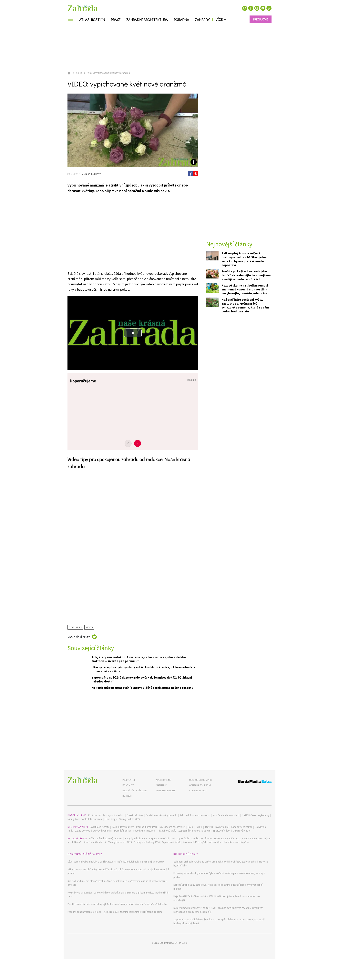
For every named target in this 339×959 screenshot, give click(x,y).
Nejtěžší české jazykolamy (255, 815)
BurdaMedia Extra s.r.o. (173, 942)
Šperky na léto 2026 (129, 819)
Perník (199, 827)
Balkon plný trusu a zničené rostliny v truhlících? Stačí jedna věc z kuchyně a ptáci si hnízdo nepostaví (244, 259)
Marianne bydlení (165, 790)
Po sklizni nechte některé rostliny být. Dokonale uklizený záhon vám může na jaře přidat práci (117, 904)
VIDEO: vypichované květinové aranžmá (108, 73)
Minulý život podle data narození (84, 819)
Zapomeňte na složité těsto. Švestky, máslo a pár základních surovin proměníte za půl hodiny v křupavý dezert (219, 921)
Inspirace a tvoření (159, 838)
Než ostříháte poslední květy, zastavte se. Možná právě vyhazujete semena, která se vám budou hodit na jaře (245, 305)
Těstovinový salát (166, 830)
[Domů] (82, 780)
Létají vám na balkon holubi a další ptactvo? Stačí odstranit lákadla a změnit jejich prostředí (116, 861)
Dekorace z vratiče (224, 838)
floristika (75, 627)
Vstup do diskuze (78, 637)
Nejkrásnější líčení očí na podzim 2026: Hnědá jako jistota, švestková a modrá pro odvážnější (216, 898)
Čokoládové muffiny (123, 827)
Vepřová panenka (102, 830)
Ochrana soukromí (200, 785)
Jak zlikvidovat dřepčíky (236, 842)
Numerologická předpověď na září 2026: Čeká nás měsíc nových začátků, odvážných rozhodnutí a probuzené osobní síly (218, 910)
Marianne (161, 785)
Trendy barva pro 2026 (120, 842)
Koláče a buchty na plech (226, 815)
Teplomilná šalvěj (171, 842)
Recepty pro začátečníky (172, 827)
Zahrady (202, 19)
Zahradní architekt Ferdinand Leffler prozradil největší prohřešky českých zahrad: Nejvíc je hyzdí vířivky (220, 863)
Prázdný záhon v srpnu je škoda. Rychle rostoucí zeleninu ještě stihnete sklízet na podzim (114, 912)
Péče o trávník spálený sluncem (105, 838)
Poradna (181, 19)
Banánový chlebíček (241, 827)
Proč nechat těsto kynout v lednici (106, 815)
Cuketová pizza (135, 815)
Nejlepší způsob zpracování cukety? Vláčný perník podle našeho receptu (142, 688)
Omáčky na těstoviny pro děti (161, 815)
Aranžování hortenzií (95, 842)
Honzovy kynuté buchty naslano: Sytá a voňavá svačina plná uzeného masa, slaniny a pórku (219, 875)
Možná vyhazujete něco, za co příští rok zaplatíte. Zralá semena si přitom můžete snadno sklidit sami (118, 894)
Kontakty (128, 785)
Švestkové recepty (99, 827)
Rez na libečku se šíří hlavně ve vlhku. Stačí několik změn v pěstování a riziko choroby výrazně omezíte (117, 883)
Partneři (127, 795)
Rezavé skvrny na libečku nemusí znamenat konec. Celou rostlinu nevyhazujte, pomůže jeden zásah (245, 289)
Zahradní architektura (147, 19)
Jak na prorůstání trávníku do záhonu (191, 838)
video (89, 627)
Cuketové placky (241, 830)
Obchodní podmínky (200, 779)
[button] (133, 332)
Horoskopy (111, 819)
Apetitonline (163, 779)
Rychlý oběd (222, 827)
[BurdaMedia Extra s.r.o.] (247, 782)
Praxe (115, 19)
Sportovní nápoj (221, 830)
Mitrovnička (215, 842)
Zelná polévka (82, 830)
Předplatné (128, 779)
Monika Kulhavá (91, 173)
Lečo (190, 827)
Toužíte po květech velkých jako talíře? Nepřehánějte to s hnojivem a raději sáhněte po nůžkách (246, 275)
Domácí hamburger (146, 827)
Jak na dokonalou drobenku (195, 815)
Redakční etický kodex (134, 790)
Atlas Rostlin (92, 19)
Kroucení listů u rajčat (194, 842)
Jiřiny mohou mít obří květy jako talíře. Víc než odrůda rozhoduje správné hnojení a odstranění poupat (118, 871)
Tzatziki (209, 827)
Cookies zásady (198, 790)
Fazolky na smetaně (144, 830)
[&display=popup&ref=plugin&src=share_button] (190, 173)
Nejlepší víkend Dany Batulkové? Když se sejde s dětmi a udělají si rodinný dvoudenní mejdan (217, 886)
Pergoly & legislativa (136, 838)
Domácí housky (122, 830)
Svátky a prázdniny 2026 (146, 842)
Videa (79, 73)
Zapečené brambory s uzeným (194, 830)
